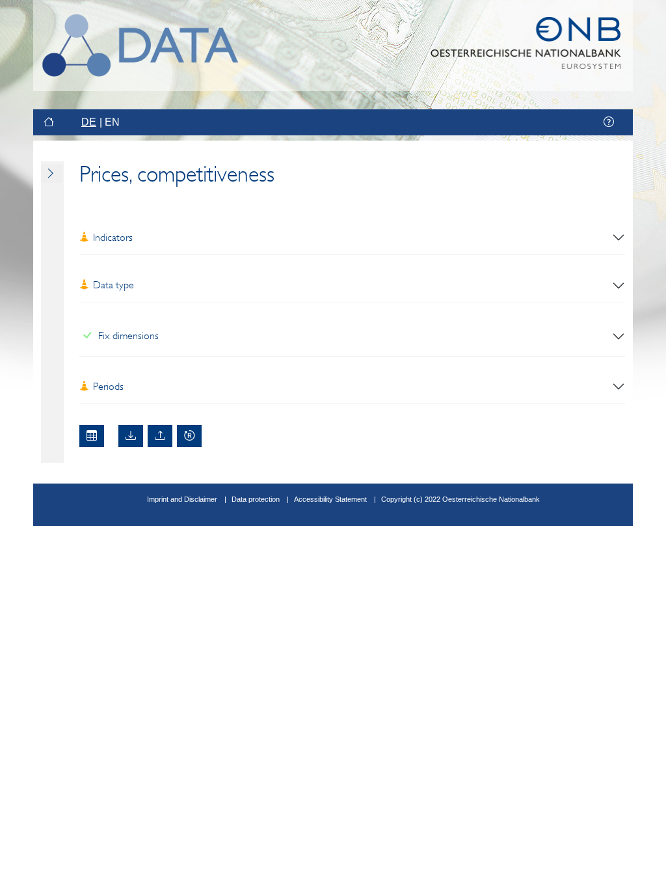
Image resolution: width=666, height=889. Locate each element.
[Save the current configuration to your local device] (130, 436)
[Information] (608, 122)
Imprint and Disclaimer (182, 499)
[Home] (50, 122)
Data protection (256, 499)
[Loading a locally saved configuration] (160, 436)
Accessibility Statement (331, 499)
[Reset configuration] (189, 436)
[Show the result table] (91, 436)
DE (88, 122)
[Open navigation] (51, 174)
